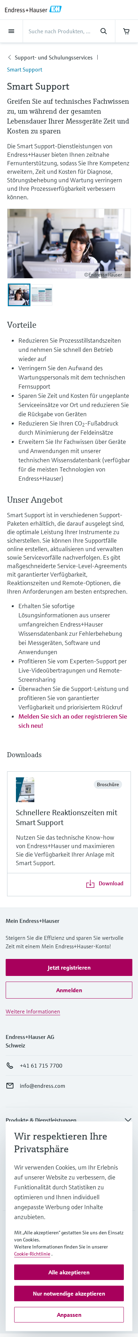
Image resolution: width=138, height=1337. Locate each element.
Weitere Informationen (33, 1011)
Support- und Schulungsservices (54, 57)
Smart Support (24, 69)
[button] (69, 967)
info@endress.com (42, 1085)
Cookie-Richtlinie (32, 1254)
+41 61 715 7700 (41, 1065)
